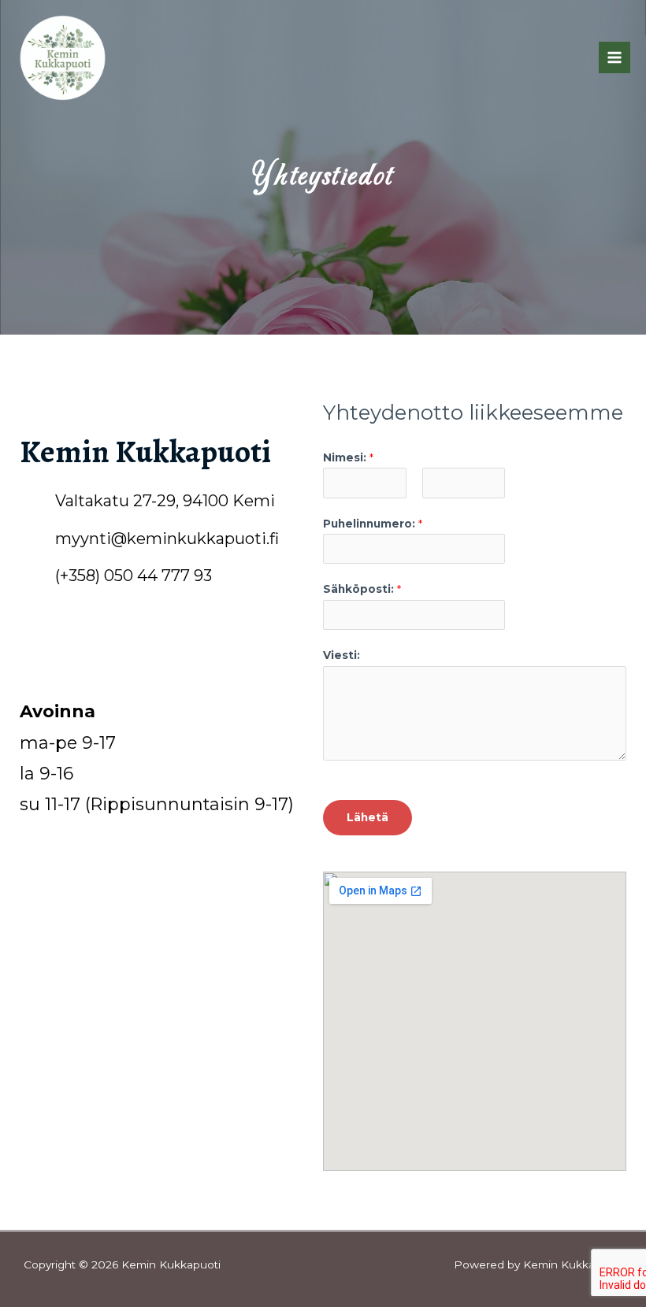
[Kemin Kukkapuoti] (63, 58)
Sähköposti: (362, 589)
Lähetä (367, 817)
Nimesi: (348, 457)
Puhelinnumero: (372, 523)
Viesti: (341, 655)
